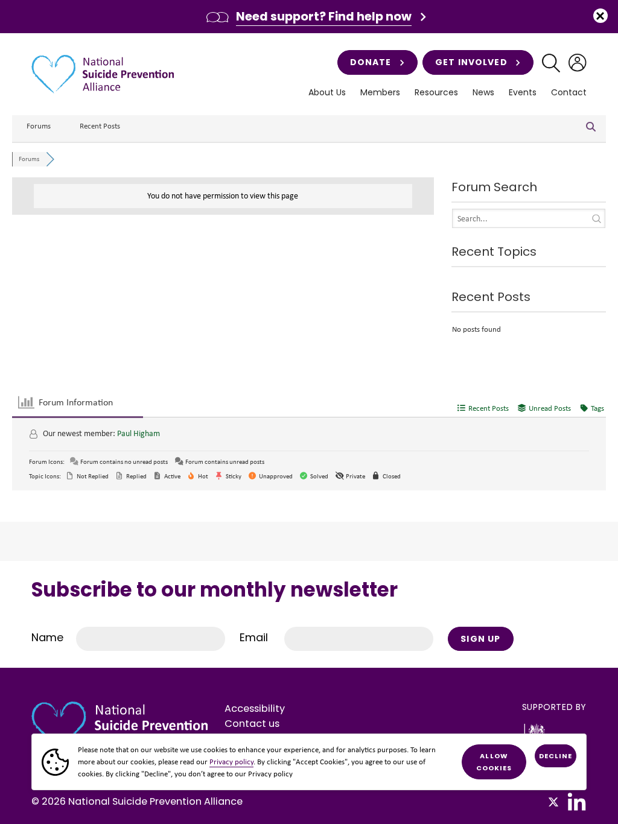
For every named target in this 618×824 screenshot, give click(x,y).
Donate (371, 62)
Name (47, 637)
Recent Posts (100, 125)
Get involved (471, 62)
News (483, 92)
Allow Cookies (494, 762)
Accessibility (255, 708)
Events (523, 92)
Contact (569, 92)
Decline (556, 756)
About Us (327, 92)
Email (254, 637)
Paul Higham (138, 433)
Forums (39, 125)
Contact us (252, 724)
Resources (436, 92)
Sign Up (480, 639)
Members (380, 92)
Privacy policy (231, 761)
